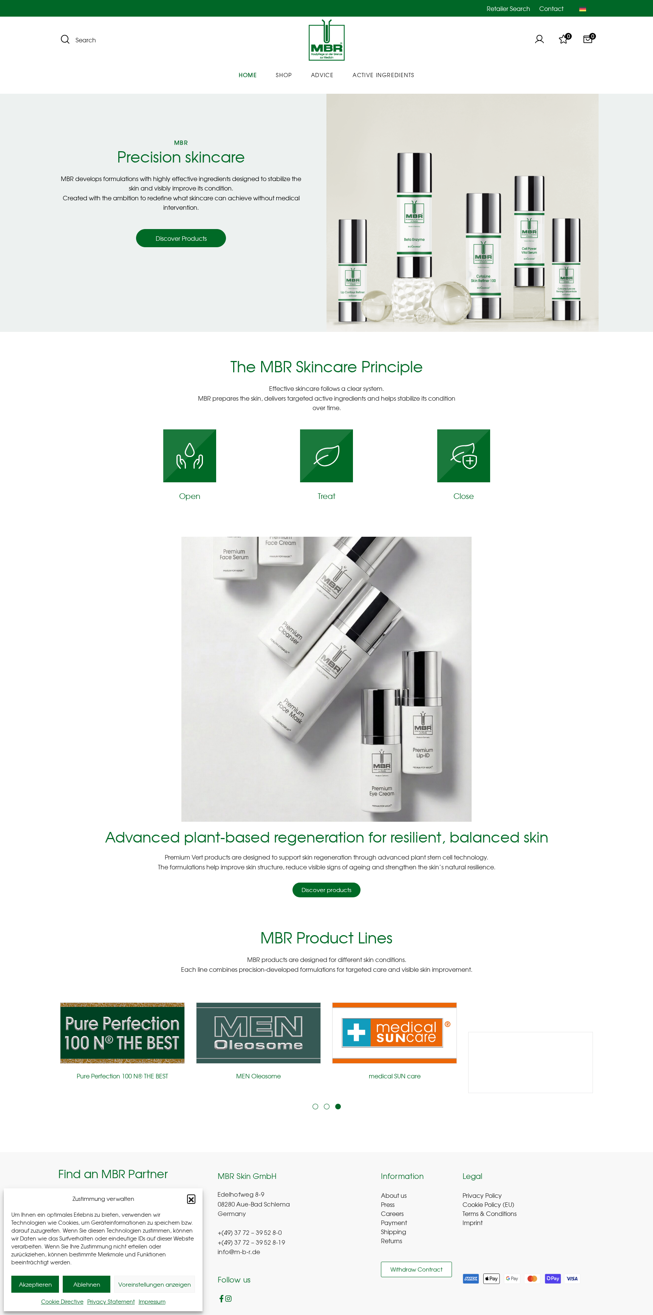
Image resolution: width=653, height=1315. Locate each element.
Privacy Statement (111, 1301)
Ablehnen (86, 1284)
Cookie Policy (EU (487, 1204)
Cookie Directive (62, 1301)
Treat (327, 495)
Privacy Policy (482, 1195)
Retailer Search (508, 8)
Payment (394, 1222)
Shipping (393, 1231)
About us (394, 1195)
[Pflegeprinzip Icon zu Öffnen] (189, 455)
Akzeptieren (35, 1284)
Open (189, 495)
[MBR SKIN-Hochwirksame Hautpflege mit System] (326, 40)
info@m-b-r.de (239, 1253)
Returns (391, 1240)
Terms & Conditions (490, 1213)
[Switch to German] (583, 8)
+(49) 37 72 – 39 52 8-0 (250, 1233)
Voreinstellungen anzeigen (154, 1284)
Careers (392, 1213)
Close (463, 495)
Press (388, 1204)
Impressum (152, 1301)
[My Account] (539, 40)
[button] (191, 1198)
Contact (551, 8)
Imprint (473, 1222)
